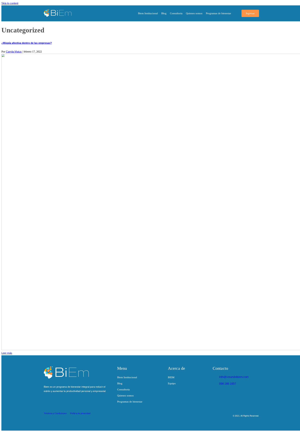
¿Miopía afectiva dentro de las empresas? (26, 42)
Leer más (6, 352)
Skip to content (9, 3)
